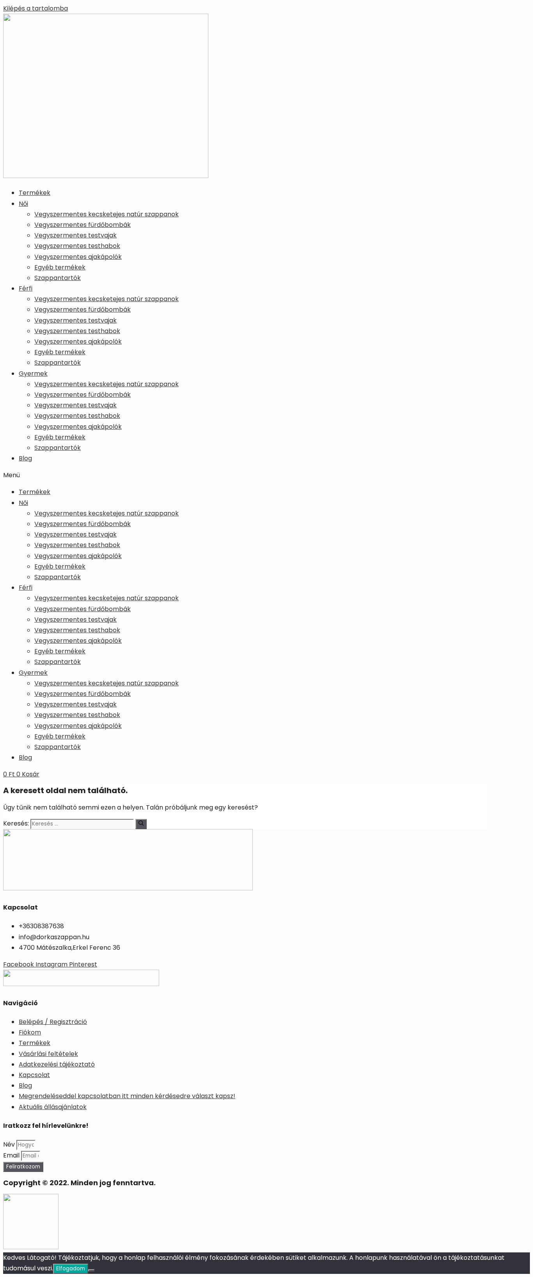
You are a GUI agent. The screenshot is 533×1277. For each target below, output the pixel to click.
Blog (25, 458)
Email (12, 1155)
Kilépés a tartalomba (35, 8)
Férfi (25, 288)
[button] (266, 475)
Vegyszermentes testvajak (75, 235)
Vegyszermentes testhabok (77, 245)
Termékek (34, 192)
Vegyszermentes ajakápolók (78, 256)
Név (9, 1144)
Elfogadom (70, 1268)
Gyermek (33, 373)
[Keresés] (141, 824)
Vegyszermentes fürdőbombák (82, 224)
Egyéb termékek (59, 267)
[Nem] (91, 1270)
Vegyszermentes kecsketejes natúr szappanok (106, 214)
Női (23, 203)
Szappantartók (57, 277)
